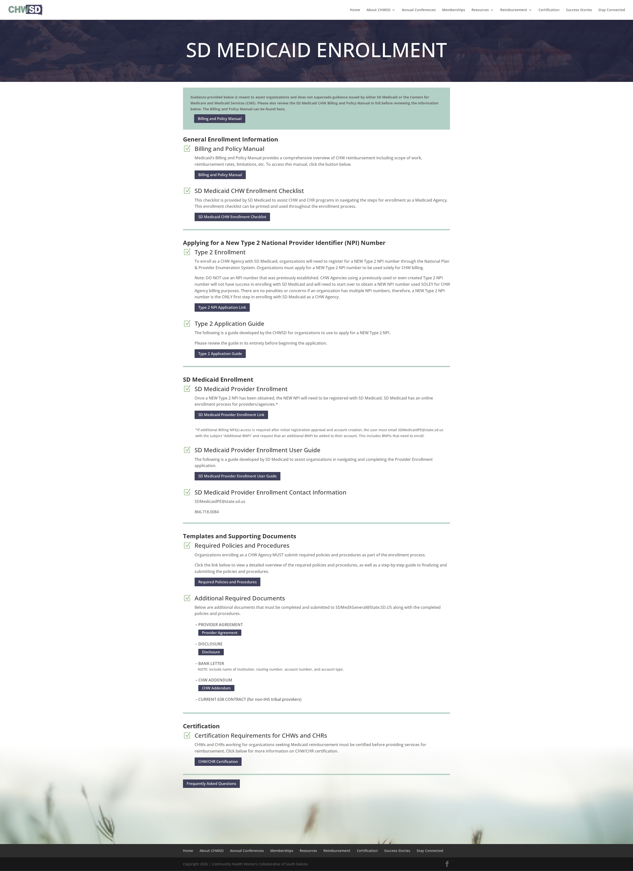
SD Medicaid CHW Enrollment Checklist (232, 216)
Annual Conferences (419, 10)
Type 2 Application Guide (220, 353)
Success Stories (579, 10)
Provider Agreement (220, 632)
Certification (549, 10)
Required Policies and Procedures (227, 581)
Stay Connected (611, 10)
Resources (480, 10)
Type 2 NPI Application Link (222, 307)
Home (355, 10)
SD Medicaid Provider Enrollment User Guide (237, 475)
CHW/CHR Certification (218, 761)
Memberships (453, 10)
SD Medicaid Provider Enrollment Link (231, 414)
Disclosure (211, 651)
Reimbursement (513, 10)
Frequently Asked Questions (211, 783)
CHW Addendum (216, 687)
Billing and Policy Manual (220, 118)
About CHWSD (378, 10)
